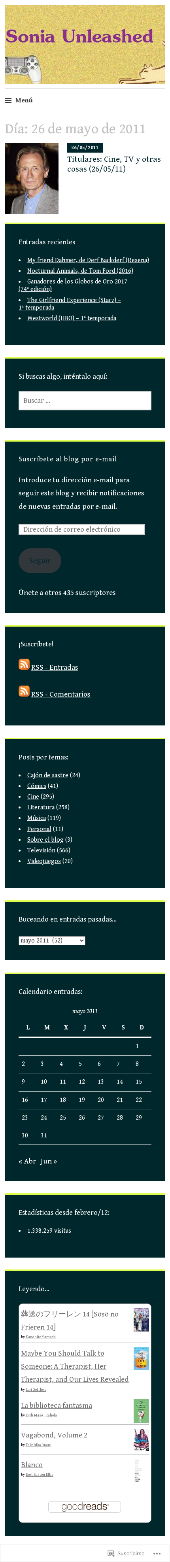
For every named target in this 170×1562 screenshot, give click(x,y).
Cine (33, 797)
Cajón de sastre (47, 775)
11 (63, 1082)
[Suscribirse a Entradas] (24, 667)
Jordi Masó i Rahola (41, 1415)
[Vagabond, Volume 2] (141, 1448)
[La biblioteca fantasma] (141, 1421)
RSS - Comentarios (61, 694)
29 (139, 1118)
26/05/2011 (85, 147)
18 (63, 1100)
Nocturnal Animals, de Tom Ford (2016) (80, 271)
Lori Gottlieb (36, 1389)
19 (82, 1100)
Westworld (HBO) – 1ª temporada (71, 318)
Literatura (41, 807)
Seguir (40, 560)
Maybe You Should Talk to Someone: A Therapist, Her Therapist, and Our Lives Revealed (75, 1366)
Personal (39, 829)
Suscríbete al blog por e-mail (68, 459)
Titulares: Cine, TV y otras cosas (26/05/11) (114, 164)
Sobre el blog (45, 840)
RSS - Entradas (54, 667)
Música (36, 818)
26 (82, 1118)
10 (44, 1082)
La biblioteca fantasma (56, 1405)
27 (101, 1118)
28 (120, 1118)
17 (44, 1100)
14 (120, 1082)
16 (25, 1100)
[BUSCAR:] (85, 400)
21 (120, 1100)
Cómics (36, 786)
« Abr (27, 1161)
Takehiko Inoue (38, 1445)
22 (139, 1100)
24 (44, 1118)
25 (63, 1118)
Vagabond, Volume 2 (54, 1435)
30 (25, 1135)
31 (44, 1135)
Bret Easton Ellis (39, 1474)
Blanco (32, 1464)
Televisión (41, 850)
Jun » (49, 1161)
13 (101, 1082)
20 (101, 1100)
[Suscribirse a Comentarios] (24, 694)
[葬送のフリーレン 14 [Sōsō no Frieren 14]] (141, 1329)
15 (139, 1082)
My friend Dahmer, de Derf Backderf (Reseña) (88, 260)
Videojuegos (44, 861)
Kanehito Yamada (41, 1337)
